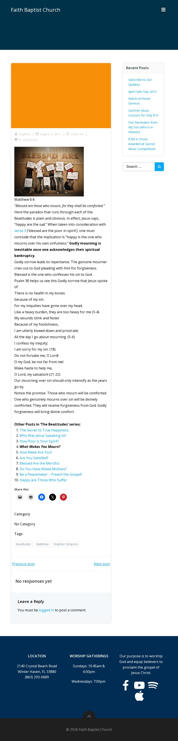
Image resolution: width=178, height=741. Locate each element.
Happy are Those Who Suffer (43, 480)
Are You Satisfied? (34, 457)
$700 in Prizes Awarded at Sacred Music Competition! (141, 144)
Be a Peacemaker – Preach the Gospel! (51, 474)
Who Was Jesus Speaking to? (43, 435)
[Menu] (163, 9)
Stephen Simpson (66, 544)
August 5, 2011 (50, 134)
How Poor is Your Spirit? (39, 441)
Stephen (24, 134)
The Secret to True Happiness (44, 430)
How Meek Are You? (36, 452)
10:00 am (77, 134)
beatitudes (23, 544)
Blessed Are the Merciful (39, 463)
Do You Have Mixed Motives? (43, 469)
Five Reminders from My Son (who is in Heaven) (143, 127)
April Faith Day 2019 (142, 92)
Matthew (42, 544)
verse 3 (20, 230)
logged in (46, 610)
